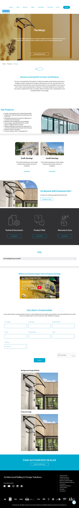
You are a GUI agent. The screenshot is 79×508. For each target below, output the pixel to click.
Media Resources (64, 477)
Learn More (27, 171)
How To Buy (50, 7)
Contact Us (6, 11)
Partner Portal (63, 475)
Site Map (62, 489)
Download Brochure (39, 54)
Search (57, 7)
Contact (66, 7)
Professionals (41, 7)
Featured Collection (6, 13)
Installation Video (46, 199)
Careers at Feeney (64, 479)
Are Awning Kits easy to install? (12, 258)
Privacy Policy (63, 487)
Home (4, 64)
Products (9, 64)
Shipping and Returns (65, 485)
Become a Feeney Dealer (66, 480)
